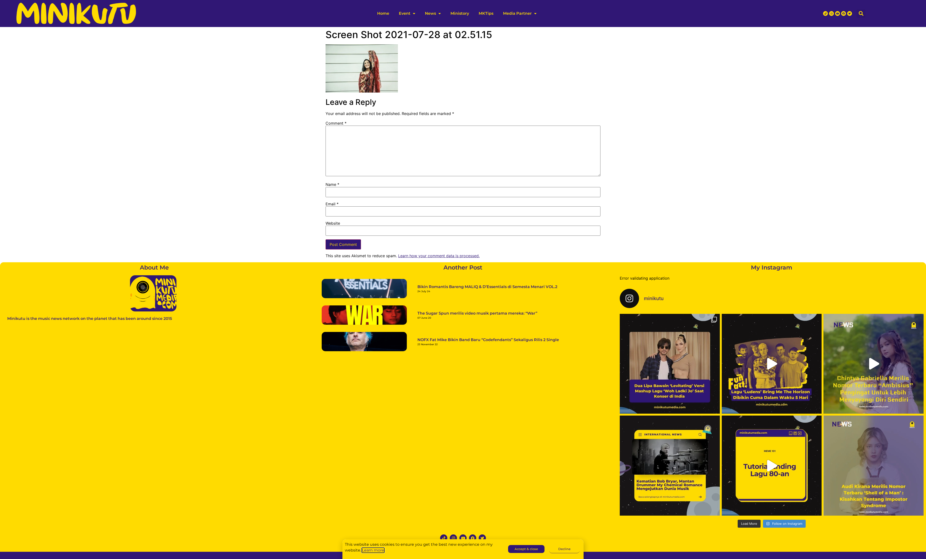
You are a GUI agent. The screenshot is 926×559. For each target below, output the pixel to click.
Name (332, 184)
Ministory (459, 13)
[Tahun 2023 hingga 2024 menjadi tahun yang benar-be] (874, 466)
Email (332, 204)
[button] (861, 13)
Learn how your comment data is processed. (439, 255)
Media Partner (517, 13)
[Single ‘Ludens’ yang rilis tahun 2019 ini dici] (772, 364)
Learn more (373, 550)
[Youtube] (837, 13)
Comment (336, 123)
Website (333, 223)
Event (404, 13)
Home (383, 13)
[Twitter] (849, 13)
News (430, 13)
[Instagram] (831, 13)
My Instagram (771, 267)
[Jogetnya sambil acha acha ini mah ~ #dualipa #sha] (670, 364)
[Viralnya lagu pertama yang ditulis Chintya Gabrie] (874, 364)
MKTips (486, 13)
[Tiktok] (825, 13)
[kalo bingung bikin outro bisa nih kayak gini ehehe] (772, 466)
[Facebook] (843, 13)
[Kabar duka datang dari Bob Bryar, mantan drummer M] (670, 466)
